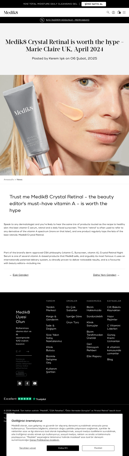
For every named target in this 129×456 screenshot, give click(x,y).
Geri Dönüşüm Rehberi (93, 347)
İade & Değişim (51, 327)
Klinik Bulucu (50, 349)
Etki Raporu (94, 356)
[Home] (34, 12)
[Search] (108, 12)
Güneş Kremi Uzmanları (113, 338)
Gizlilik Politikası (20, 373)
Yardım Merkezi (51, 309)
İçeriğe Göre (74, 316)
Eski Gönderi (20, 275)
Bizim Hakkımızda (94, 309)
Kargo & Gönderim (52, 318)
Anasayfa (9, 179)
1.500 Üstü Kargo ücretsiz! (68, 20)
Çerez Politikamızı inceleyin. (44, 440)
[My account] (113, 12)
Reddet (98, 448)
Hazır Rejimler (112, 318)
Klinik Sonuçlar (92, 324)
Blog (110, 359)
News (19, 179)
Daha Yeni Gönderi (104, 275)
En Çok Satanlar (71, 309)
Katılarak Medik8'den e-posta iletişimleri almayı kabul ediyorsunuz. (24, 367)
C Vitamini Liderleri (113, 327)
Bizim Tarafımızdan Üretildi (95, 335)
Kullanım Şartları (51, 370)
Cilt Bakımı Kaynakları (114, 309)
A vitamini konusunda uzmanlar (114, 350)
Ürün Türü (72, 322)
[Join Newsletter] (28, 351)
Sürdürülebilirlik (96, 316)
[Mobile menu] (124, 12)
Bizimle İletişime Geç (51, 359)
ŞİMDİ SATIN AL (94, 4)
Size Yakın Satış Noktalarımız (54, 338)
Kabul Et (63, 448)
